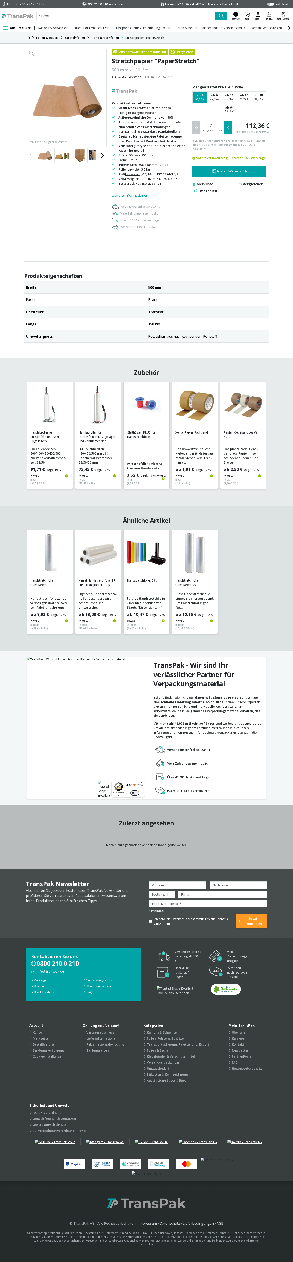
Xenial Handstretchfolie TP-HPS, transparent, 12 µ (97, 582)
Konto (37, 1032)
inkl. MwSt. (283, 4)
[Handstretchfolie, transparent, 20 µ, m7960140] (194, 554)
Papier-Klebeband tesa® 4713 (241, 434)
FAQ (89, 992)
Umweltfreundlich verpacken (54, 1119)
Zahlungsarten (97, 1050)
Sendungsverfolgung (48, 1050)
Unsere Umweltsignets (49, 1125)
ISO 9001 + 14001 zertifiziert (140, 227)
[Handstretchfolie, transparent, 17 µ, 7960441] (49, 554)
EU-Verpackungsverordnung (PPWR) (59, 1131)
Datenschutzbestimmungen (190, 919)
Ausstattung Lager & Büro (166, 1080)
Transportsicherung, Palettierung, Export (142, 28)
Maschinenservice (98, 986)
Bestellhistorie (43, 1044)
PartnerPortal (242, 1056)
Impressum (148, 1223)
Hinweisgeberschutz (247, 1068)
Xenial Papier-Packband (191, 432)
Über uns (238, 1032)
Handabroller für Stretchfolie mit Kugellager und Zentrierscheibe (97, 436)
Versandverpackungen (266, 28)
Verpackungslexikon (100, 980)
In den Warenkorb (232, 171)
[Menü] (142, 783)
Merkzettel (41, 1038)
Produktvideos (44, 992)
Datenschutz (170, 1223)
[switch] (134, 793)
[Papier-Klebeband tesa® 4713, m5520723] (243, 406)
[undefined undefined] (226, 991)
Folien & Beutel (186, 28)
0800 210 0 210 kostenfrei (104, 4)
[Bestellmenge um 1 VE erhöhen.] (228, 127)
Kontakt (238, 1044)
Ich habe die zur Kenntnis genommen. (191, 921)
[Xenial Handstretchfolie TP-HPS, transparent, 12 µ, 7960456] (98, 554)
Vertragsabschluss (100, 1032)
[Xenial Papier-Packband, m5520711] (194, 406)
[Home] (28, 37)
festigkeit (132, 174)
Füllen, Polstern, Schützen (91, 28)
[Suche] (221, 16)
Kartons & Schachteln (53, 28)
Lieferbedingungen (198, 1223)
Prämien (40, 986)
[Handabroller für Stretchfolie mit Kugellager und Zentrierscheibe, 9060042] (98, 406)
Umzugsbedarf (158, 1068)
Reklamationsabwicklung (105, 1044)
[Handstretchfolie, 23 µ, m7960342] (146, 554)
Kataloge (40, 980)
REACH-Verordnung (47, 1113)
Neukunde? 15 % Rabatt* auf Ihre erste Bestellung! (201, 4)
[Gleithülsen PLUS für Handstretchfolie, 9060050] (146, 406)
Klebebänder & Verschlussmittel (224, 28)
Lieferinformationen (101, 1038)
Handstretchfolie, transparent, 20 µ (187, 582)
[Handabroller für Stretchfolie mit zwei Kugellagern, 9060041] (49, 406)
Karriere (238, 1038)
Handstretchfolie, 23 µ (142, 580)
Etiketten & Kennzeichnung (167, 1074)
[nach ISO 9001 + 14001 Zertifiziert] (216, 972)
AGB (220, 1223)
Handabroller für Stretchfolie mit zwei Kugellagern (44, 436)
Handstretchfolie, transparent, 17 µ (42, 582)
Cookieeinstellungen (48, 1056)
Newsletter (240, 1050)
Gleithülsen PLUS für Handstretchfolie (141, 434)
